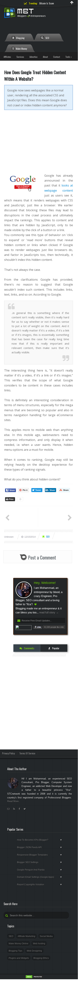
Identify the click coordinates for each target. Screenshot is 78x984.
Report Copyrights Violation (39, 884)
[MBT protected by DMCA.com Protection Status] (34, 978)
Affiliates (7, 56)
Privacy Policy (8, 753)
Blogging (20, 38)
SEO (47, 38)
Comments (28, 648)
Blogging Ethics (41, 958)
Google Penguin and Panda (39, 870)
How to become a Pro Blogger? (39, 840)
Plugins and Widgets (19, 958)
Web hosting (39, 943)
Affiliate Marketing (26, 936)
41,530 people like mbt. (54, 627)
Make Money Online (18, 943)
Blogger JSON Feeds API (39, 847)
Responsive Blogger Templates (39, 855)
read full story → (49, 612)
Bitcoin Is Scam (46, 3)
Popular (55, 648)
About (45, 56)
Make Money (21, 48)
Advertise (33, 56)
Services (20, 56)
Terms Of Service (27, 753)
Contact (56, 56)
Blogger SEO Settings (39, 862)
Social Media (46, 936)
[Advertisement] (38, 144)
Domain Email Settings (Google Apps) (39, 877)
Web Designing (34, 951)
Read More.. (13, 801)
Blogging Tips (15, 951)
